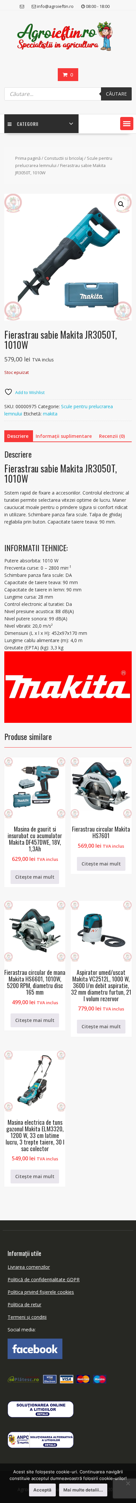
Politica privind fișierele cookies (41, 1292)
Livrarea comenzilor (29, 1267)
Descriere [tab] (17, 436)
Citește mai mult (34, 877)
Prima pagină (28, 158)
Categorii (27, 123)
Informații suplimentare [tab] (64, 436)
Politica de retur (24, 1304)
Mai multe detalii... (83, 1489)
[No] (127, 1483)
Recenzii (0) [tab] (112, 436)
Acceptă (42, 1489)
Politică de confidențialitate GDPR (44, 1279)
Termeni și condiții (27, 1317)
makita (50, 414)
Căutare (116, 94)
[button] (126, 123)
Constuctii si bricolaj (63, 158)
